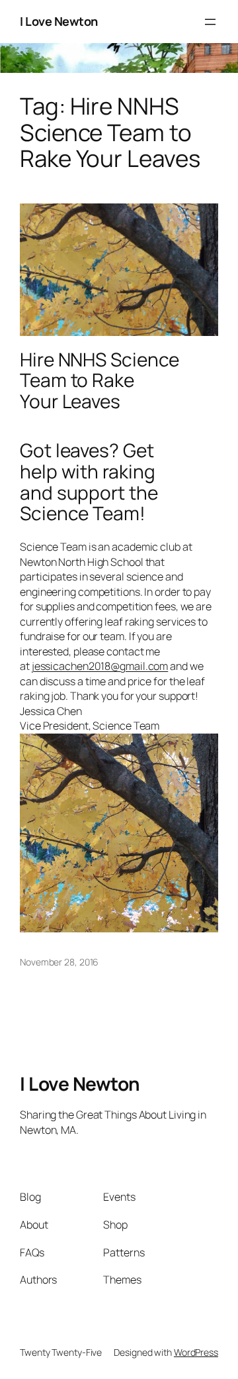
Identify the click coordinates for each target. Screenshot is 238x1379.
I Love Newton (59, 21)
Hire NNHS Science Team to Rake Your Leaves (99, 380)
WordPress (196, 1352)
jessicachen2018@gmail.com (100, 666)
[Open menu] (210, 22)
